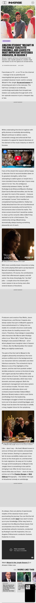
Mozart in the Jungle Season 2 (18, 563)
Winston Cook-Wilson (10, 65)
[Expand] (26, 586)
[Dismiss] (33, 586)
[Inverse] (15, 3)
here (17, 519)
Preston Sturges (20, 474)
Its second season (23, 82)
